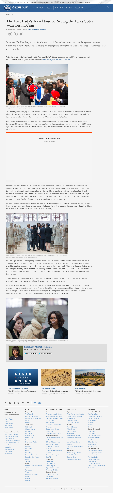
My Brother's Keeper (52, 468)
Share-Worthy (9, 419)
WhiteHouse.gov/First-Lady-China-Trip (56, 60)
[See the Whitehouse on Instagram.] (10, 402)
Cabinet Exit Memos (31, 416)
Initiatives (49, 459)
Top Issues (29, 425)
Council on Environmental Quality (54, 452)
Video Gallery (9, 423)
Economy (28, 431)
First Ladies (91, 433)
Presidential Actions (11, 445)
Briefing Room (38, 8)
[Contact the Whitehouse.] (33, 402)
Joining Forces (51, 463)
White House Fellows (73, 435)
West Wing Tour (93, 414)
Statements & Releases (12, 440)
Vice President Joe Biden (54, 416)
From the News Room (12, 415)
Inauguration (50, 476)
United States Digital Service (73, 443)
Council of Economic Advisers (52, 447)
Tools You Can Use (73, 423)
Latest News (8, 417)
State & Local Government (96, 466)
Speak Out (70, 450)
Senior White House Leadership (52, 430)
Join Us (69, 425)
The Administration (63, 8)
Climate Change (30, 429)
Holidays (90, 425)
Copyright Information (57, 489)
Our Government (93, 448)
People (48, 412)
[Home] (16, 10)
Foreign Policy (29, 435)
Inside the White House (96, 412)
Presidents (91, 431)
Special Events (51, 472)
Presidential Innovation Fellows (74, 439)
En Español (33, 489)
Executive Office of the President (53, 426)
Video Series (92, 420)
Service (27, 461)
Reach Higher (50, 466)
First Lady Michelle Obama (37, 29)
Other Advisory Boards (53, 433)
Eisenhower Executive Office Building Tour (95, 417)
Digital (69, 412)
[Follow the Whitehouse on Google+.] (18, 402)
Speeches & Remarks (12, 436)
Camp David (92, 444)
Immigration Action (31, 442)
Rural (27, 459)
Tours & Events (72, 427)
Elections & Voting (94, 463)
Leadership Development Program (75, 447)
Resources (91, 468)
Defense (28, 446)
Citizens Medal (71, 457)
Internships (70, 433)
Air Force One (92, 446)
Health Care (29, 438)
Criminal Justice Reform (33, 418)
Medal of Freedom (52, 478)
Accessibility (44, 489)
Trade (27, 472)
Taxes (27, 468)
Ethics (27, 450)
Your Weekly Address (11, 434)
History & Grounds (94, 429)
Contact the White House (75, 455)
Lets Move (49, 461)
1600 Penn (79, 8)
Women (27, 481)
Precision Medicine (52, 470)
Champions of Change (74, 459)
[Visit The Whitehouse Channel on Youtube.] (23, 402)
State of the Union (52, 474)
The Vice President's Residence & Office (94, 437)
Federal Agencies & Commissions (94, 460)
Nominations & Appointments (9, 450)
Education (28, 433)
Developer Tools (72, 420)
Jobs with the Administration (71, 430)
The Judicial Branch (94, 455)
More (27, 444)
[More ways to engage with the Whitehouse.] (28, 402)
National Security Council (54, 455)
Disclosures (8, 453)
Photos (7, 421)
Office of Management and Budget (54, 439)
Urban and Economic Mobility (32, 475)
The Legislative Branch (95, 453)
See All (27, 423)
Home (8, 14)
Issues (49, 8)
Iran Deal (28, 440)
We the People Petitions (74, 453)
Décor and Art (92, 423)
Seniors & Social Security (33, 466)
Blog (14, 14)
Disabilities (28, 448)
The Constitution (93, 457)
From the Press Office (12, 432)
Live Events (8, 425)
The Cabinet (50, 423)
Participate (71, 410)
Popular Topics (30, 412)
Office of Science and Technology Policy (53, 443)
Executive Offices (52, 435)
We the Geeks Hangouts (75, 416)
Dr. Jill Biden (50, 420)
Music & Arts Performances (9, 429)
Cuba (27, 420)
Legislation (8, 447)
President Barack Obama (54, 414)
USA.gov (80, 489)
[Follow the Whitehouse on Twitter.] (6, 402)
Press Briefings (9, 438)
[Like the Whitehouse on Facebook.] (14, 402)
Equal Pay (28, 453)
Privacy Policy (70, 489)
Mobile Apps (71, 418)
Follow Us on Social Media (75, 414)
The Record (29, 414)
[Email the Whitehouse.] (39, 402)
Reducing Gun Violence (32, 457)
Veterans (28, 478)
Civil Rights (29, 427)
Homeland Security (31, 455)
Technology (29, 470)
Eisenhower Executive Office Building (95, 441)
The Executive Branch (95, 450)
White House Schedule (12, 443)
